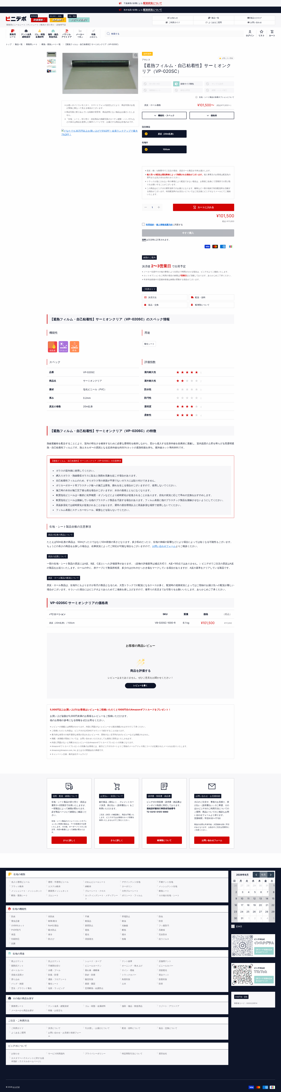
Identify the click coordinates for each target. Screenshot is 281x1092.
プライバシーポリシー (95, 1053)
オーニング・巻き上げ (132, 965)
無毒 (124, 939)
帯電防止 (126, 916)
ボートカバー (17, 970)
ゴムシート (53, 895)
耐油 (124, 921)
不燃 (87, 916)
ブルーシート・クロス (95, 891)
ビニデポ (16, 1087)
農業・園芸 (90, 983)
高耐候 (162, 930)
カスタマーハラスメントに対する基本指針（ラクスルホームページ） (27, 1059)
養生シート (149, 344)
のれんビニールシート (95, 882)
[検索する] (107, 34)
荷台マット (164, 974)
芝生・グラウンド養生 (21, 988)
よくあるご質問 (18, 1032)
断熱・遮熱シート (19, 895)
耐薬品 (88, 921)
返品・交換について (168, 1028)
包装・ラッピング (56, 988)
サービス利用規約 (56, 1053)
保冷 (50, 934)
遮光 (87, 934)
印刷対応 (15, 939)
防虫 (161, 916)
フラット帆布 (17, 886)
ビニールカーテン (93, 965)
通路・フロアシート (57, 979)
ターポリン (127, 886)
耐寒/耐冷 (52, 921)
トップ (9, 44)
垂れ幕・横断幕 (92, 970)
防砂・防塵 (90, 974)
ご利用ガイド (17, 1028)
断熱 (124, 930)
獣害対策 (163, 979)
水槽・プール (54, 970)
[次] (270, 875)
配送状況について (152, 3)
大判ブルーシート (130, 891)
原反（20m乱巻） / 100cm (62, 623)
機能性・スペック (165, 115)
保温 (13, 934)
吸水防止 (52, 930)
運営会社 (163, 1053)
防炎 (13, 916)
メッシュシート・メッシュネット (26, 891)
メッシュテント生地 (168, 886)
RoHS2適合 (53, 925)
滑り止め (15, 979)
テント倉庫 (127, 961)
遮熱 (87, 930)
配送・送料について (131, 1028)
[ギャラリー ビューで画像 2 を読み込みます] (51, 61)
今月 (263, 874)
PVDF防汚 (16, 930)
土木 (124, 983)
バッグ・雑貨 (17, 983)
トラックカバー (129, 974)
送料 (144, 239)
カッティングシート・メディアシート (101, 897)
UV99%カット (17, 925)
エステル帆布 (54, 886)
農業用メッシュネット (58, 891)
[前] (256, 875)
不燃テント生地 (166, 882)
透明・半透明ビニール (58, 882)
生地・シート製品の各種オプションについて (216, 97)
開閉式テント (17, 965)
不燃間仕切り (54, 965)
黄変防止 (89, 925)
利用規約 (150, 224)
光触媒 (125, 925)
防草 (161, 983)
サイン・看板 (128, 970)
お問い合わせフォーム (164, 546)
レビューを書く (140, 685)
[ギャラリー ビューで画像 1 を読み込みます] (51, 54)
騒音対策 (89, 979)
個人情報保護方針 (164, 224)
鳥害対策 (126, 979)
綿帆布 (88, 886)
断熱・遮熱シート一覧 (51, 44)
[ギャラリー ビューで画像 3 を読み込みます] (51, 66)
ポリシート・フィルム (132, 895)
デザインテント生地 (131, 882)
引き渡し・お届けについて (97, 1028)
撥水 (124, 934)
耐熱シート (164, 891)
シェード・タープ (93, 961)
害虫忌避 (15, 921)
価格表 (213, 115)
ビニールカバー (166, 965)
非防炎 (51, 916)
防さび (51, 939)
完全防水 (163, 934)
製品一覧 (19, 44)
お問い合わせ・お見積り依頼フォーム (64, 1034)
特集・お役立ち (55, 1010)
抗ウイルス (164, 939)
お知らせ (15, 1053)
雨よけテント (17, 961)
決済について (54, 1028)
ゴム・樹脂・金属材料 (95, 1006)
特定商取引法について (132, 1053)
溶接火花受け (17, 974)
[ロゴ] (16, 18)
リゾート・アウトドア (169, 1006)
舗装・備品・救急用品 (132, 1006)
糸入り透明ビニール (20, 882)
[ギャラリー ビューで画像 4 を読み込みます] (51, 71)
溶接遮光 (89, 939)
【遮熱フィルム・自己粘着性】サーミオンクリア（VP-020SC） (92, 44)
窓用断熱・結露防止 (94, 988)
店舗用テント (165, 961)
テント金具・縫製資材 (58, 1006)
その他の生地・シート (169, 895)
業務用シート (31, 44)
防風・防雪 (53, 974)
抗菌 (13, 943)
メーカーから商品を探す (22, 1010)
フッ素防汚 (164, 925)
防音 (161, 921)
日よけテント (54, 961)
